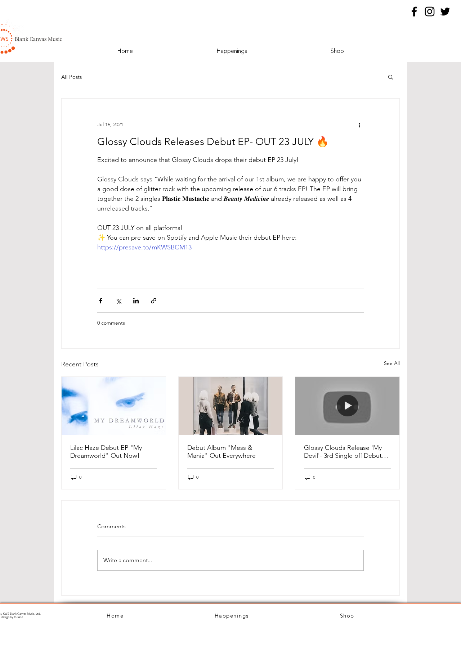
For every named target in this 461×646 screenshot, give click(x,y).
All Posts (71, 76)
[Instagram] (429, 11)
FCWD (18, 617)
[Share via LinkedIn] (136, 300)
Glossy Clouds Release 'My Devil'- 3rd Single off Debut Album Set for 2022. (343, 452)
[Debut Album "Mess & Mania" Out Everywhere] (231, 406)
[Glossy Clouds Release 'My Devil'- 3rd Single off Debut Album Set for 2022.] (347, 406)
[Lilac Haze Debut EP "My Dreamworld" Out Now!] (114, 406)
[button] (390, 77)
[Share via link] (153, 300)
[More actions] (359, 124)
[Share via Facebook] (100, 300)
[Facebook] (414, 11)
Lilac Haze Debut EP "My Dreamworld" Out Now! (106, 452)
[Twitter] (445, 11)
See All (392, 363)
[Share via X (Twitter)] (118, 300)
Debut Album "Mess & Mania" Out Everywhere (221, 452)
